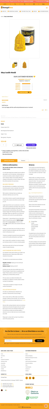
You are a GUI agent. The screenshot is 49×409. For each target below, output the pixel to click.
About (26, 353)
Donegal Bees (10, 404)
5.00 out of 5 (28, 79)
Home (2, 16)
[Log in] (34, 4)
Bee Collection (16, 117)
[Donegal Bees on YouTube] (33, 378)
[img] (5, 100)
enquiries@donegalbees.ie (36, 192)
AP (11, 117)
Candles (2, 368)
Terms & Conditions (29, 363)
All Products (8, 117)
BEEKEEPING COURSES (13, 11)
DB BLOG (35, 11)
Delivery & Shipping (28, 355)
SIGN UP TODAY (26, 1)
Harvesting (3, 365)
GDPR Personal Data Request (30, 361)
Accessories (3, 363)
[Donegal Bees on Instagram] (30, 378)
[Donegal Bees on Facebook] (26, 378)
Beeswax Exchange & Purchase (31, 357)
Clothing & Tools (4, 361)
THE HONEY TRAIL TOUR (25, 11)
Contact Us (27, 368)
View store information (7, 154)
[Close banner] (47, 1)
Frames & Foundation (5, 359)
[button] (18, 83)
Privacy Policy (40, 404)
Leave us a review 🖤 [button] (24, 92)
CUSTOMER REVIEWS (44, 11)
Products (34, 117)
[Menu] (46, 8)
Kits (1, 357)
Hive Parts (3, 355)
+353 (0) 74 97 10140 (8, 383)
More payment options (31, 147)
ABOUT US (4, 11)
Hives (2, 353)
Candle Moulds (22, 117)
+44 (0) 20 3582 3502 (8, 385)
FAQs (26, 365)
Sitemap (27, 370)
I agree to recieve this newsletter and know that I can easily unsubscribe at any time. (23, 343)
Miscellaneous (29, 117)
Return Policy (27, 359)
